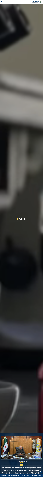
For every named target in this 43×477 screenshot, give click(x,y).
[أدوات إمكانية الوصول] (40, 472)
